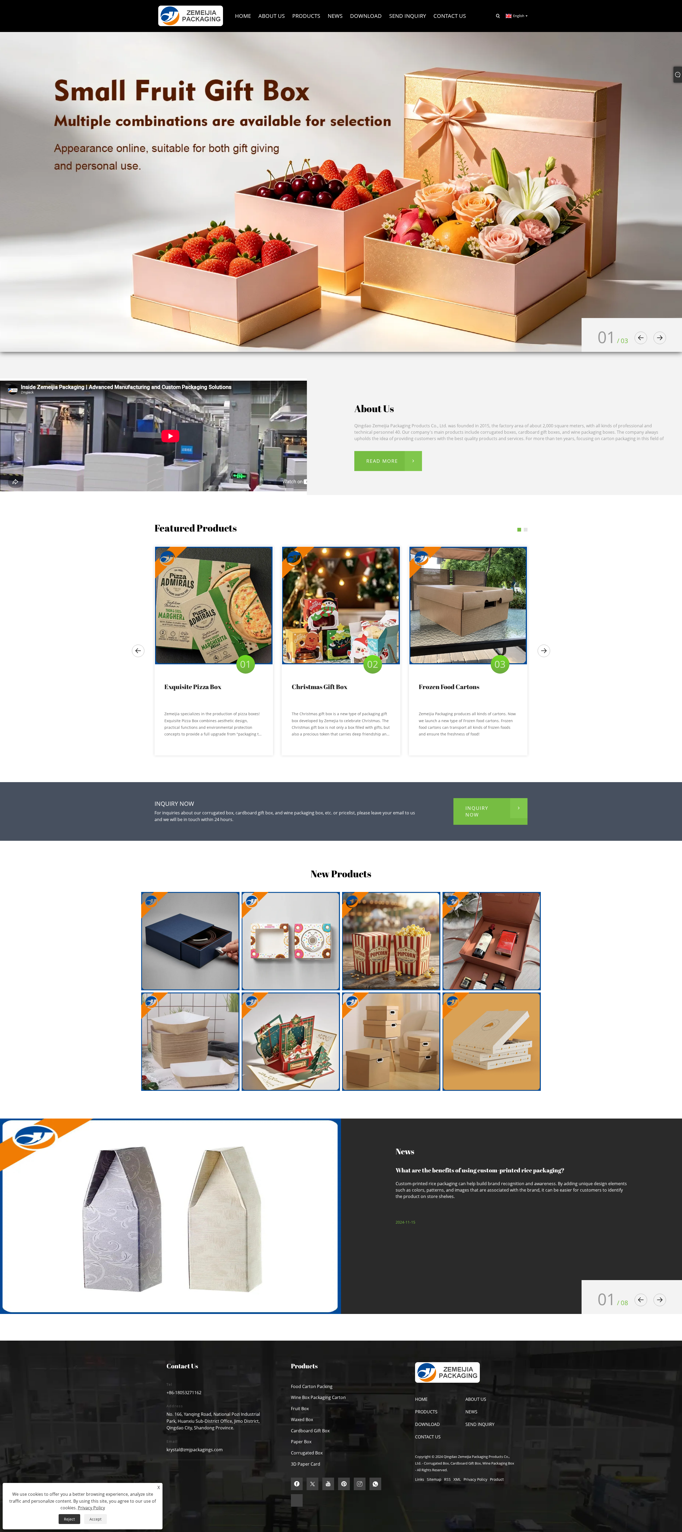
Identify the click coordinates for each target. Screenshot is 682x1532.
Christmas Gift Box (319, 686)
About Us (475, 1399)
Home (421, 1399)
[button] (641, 338)
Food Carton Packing (311, 1386)
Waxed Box (302, 1419)
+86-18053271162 (184, 1393)
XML (457, 1479)
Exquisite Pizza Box (192, 686)
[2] (341, 191)
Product (497, 1479)
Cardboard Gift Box (310, 1431)
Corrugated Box (307, 1453)
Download (427, 1424)
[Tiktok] (297, 1500)
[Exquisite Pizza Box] (214, 605)
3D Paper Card (305, 1464)
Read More (382, 461)
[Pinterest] (344, 1484)
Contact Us (428, 1437)
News (471, 1412)
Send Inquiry (479, 1424)
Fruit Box (300, 1409)
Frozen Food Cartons (449, 686)
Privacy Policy (475, 1479)
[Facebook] (297, 1484)
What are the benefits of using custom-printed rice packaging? (480, 1170)
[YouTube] (328, 1484)
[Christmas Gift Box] (341, 605)
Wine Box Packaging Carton (318, 1397)
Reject (69, 1519)
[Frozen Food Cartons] (468, 605)
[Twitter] (312, 1484)
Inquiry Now (476, 811)
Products (426, 1412)
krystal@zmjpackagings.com (195, 1450)
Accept (96, 1519)
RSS (447, 1479)
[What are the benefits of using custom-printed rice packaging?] (170, 1216)
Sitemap (434, 1479)
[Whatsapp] (375, 1484)
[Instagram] (360, 1484)
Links (419, 1479)
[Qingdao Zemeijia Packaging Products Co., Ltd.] (190, 15)
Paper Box (301, 1442)
